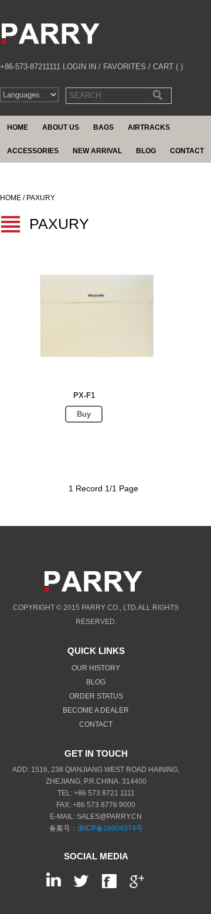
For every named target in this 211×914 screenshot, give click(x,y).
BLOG (96, 682)
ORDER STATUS (96, 696)
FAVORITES (124, 66)
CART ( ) (168, 66)
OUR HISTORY (96, 668)
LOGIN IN (79, 66)
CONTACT (96, 724)
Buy (84, 414)
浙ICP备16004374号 (110, 828)
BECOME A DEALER (96, 710)
